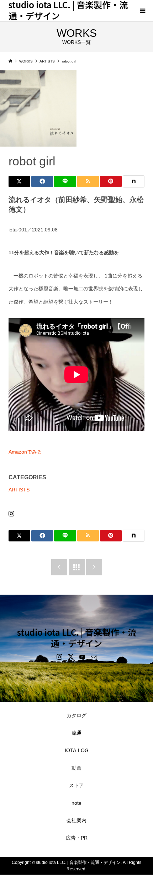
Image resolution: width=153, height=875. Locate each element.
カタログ (76, 715)
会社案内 (76, 820)
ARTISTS (19, 489)
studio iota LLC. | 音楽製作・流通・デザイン (76, 637)
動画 (76, 768)
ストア (76, 785)
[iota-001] (38, 108)
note (76, 803)
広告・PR (77, 838)
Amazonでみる (25, 452)
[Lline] (65, 181)
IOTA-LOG (77, 750)
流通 (76, 733)
